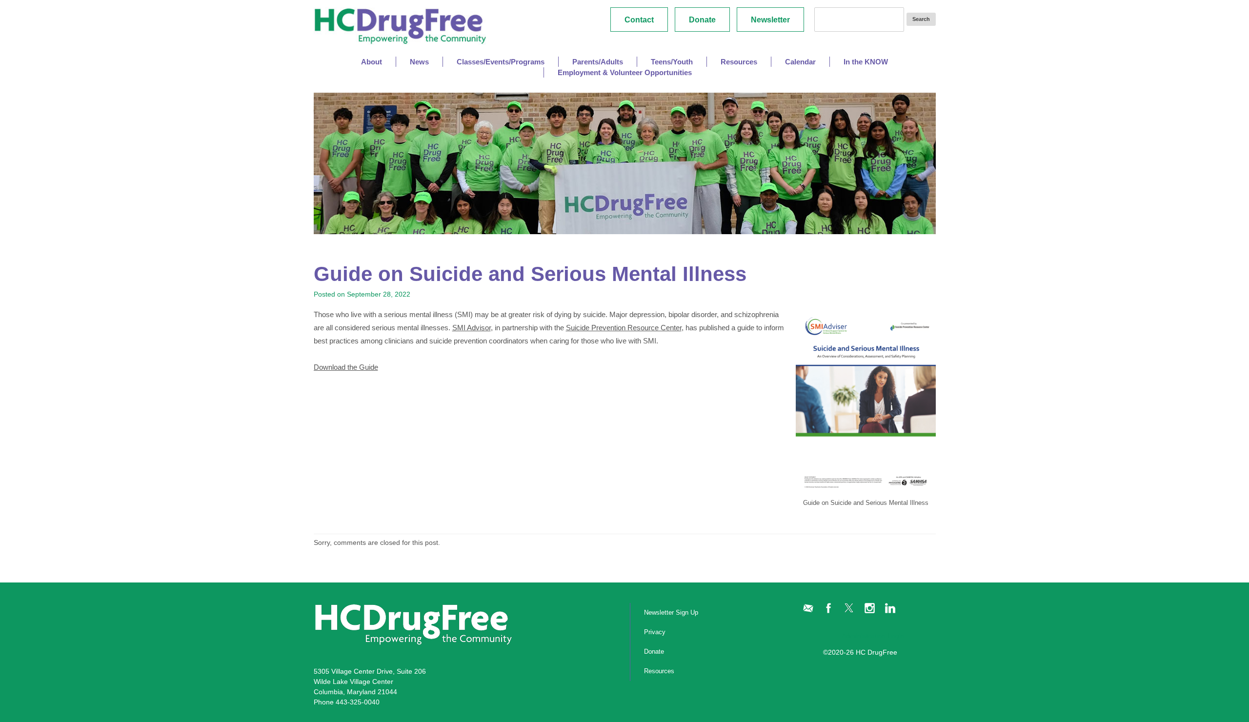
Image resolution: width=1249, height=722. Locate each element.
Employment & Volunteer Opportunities (625, 72)
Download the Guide (346, 367)
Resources (659, 671)
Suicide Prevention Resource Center (624, 327)
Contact (639, 20)
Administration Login (873, 635)
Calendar (800, 62)
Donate (702, 20)
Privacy (654, 632)
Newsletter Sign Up (671, 612)
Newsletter (770, 20)
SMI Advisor (471, 327)
